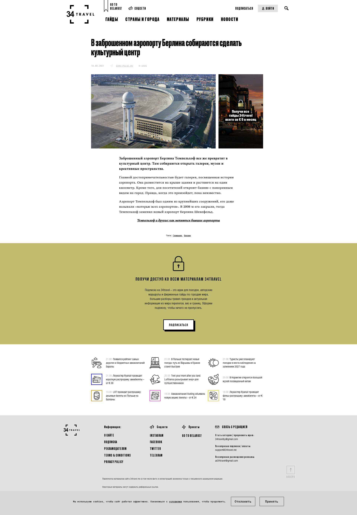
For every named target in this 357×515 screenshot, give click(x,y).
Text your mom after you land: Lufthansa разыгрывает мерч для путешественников (182, 379)
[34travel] (80, 14)
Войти (270, 8)
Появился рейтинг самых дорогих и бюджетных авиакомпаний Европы (125, 362)
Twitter (155, 448)
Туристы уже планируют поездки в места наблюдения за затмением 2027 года (239, 362)
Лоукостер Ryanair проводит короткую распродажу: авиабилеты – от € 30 (125, 379)
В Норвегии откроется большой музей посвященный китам (242, 379)
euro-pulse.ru (124, 65)
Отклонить (243, 501)
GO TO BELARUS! (192, 435)
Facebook (156, 442)
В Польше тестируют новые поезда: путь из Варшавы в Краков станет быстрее (182, 362)
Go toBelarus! (116, 6)
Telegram (156, 455)
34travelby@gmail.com (226, 439)
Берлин (187, 235)
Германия (177, 235)
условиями (175, 501)
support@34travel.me (226, 449)
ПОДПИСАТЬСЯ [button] (178, 325)
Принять (271, 501)
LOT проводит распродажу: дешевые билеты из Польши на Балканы (123, 395)
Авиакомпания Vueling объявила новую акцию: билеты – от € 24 (184, 395)
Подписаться (244, 8)
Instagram (156, 435)
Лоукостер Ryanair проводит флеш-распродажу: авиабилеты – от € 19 (243, 395)
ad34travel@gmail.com (226, 460)
